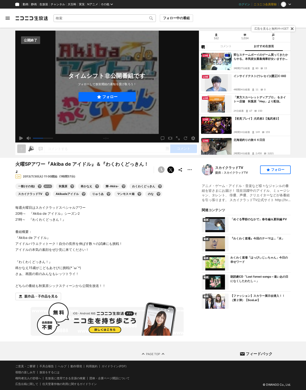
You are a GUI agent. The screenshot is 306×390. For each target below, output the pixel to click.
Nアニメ (92, 4)
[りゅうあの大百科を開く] (108, 194)
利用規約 (92, 366)
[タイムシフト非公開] (161, 169)
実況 (82, 4)
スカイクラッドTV (229, 167)
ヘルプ (62, 366)
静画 (34, 4)
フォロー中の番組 (176, 18)
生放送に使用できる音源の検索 (65, 378)
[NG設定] (203, 47)
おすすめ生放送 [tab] (264, 46)
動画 (25, 4)
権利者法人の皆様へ (28, 378)
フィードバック (259, 353)
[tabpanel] (244, 103)
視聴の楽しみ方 (25, 372)
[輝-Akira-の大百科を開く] (124, 186)
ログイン (244, 4)
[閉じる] (292, 29)
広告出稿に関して (26, 384)
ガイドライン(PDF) (114, 366)
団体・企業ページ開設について (109, 378)
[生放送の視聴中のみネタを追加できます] (21, 148)
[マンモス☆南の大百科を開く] (139, 194)
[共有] (180, 169)
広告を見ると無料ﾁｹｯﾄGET (271, 28)
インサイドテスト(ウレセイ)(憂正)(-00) (260, 76)
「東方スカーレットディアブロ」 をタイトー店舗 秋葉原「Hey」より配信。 (260, 99)
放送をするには (49, 372)
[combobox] (105, 18)
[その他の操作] (189, 169)
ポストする (170, 169)
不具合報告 (46, 366)
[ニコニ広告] (31, 148)
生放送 (43, 4)
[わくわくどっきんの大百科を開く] (160, 186)
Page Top (153, 354)
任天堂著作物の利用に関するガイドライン (69, 384)
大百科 (72, 4)
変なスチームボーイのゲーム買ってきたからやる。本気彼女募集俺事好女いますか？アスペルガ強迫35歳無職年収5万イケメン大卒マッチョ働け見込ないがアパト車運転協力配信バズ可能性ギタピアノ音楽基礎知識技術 (261, 57)
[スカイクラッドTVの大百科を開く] (47, 194)
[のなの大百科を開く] (158, 194)
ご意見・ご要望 (25, 366)
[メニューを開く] (7, 18)
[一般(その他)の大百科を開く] (40, 186)
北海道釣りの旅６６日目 (249, 140)
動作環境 (76, 366)
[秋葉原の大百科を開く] (72, 186)
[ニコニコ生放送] (31, 18)
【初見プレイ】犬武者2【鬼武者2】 (257, 118)
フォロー (110, 97)
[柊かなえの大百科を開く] (97, 186)
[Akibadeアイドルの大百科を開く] (84, 194)
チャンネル (58, 4)
